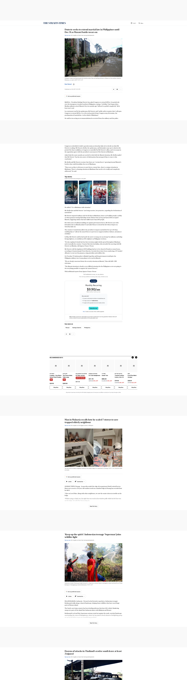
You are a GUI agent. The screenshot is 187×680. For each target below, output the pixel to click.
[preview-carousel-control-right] (120, 192)
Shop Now (55, 387)
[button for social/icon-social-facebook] (117, 89)
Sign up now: (68, 35)
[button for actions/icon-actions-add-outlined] (74, 84)
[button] (133, 23)
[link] (54, 23)
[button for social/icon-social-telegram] (113, 89)
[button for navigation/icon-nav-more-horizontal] (120, 89)
